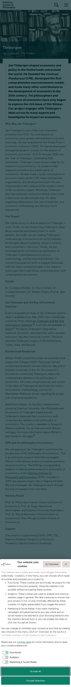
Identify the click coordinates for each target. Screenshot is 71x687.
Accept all (35, 671)
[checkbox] (11, 652)
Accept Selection (35, 680)
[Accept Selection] (66, 564)
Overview (53, 564)
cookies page (24, 642)
